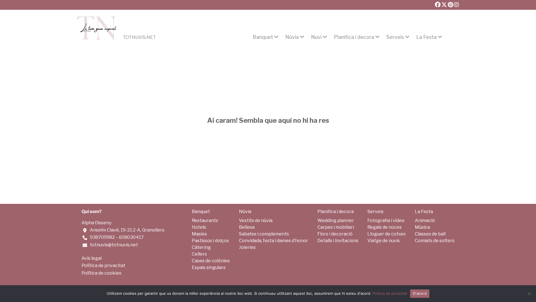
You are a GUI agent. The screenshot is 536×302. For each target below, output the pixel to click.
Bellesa (247, 227)
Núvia (292, 37)
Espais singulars (209, 267)
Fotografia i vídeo (386, 220)
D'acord (420, 293)
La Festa (426, 37)
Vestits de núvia (255, 220)
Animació (425, 220)
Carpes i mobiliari (335, 227)
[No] (529, 293)
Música (422, 227)
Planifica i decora (354, 37)
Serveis (395, 37)
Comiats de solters (434, 240)
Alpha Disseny (96, 222)
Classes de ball (430, 234)
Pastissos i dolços (210, 240)
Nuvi (316, 37)
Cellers (199, 254)
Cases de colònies (211, 260)
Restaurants (205, 220)
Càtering (201, 247)
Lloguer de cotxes (386, 234)
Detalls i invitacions (337, 240)
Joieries (247, 247)
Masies (199, 234)
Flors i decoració (335, 234)
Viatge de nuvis (383, 240)
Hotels (199, 227)
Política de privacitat (103, 265)
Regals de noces (384, 227)
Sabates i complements (264, 234)
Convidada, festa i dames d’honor (273, 240)
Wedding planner (335, 220)
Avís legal (92, 258)
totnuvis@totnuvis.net (114, 244)
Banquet (263, 37)
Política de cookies (101, 273)
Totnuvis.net (139, 37)
